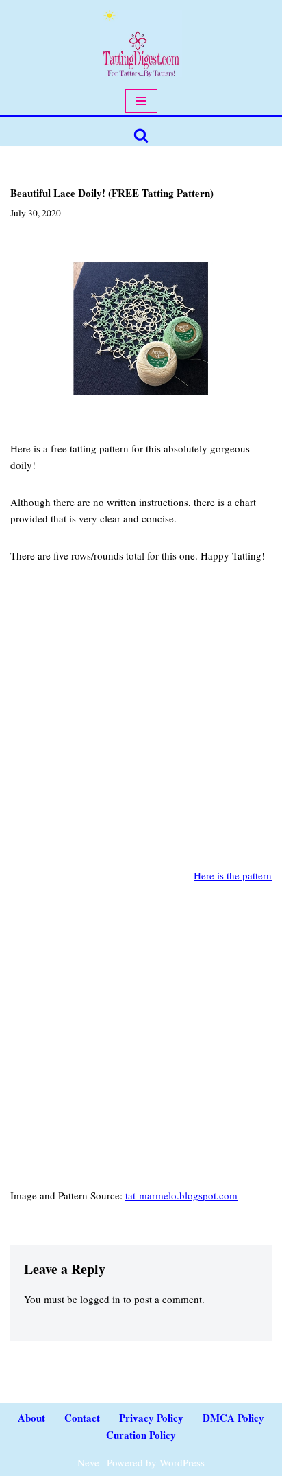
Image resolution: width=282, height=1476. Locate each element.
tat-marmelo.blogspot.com (181, 1195)
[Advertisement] (141, 725)
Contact (82, 1417)
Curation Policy (141, 1434)
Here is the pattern (233, 875)
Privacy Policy (151, 1417)
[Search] (141, 135)
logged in (100, 1299)
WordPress (182, 1462)
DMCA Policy (233, 1417)
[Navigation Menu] (141, 101)
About (31, 1417)
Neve (88, 1462)
